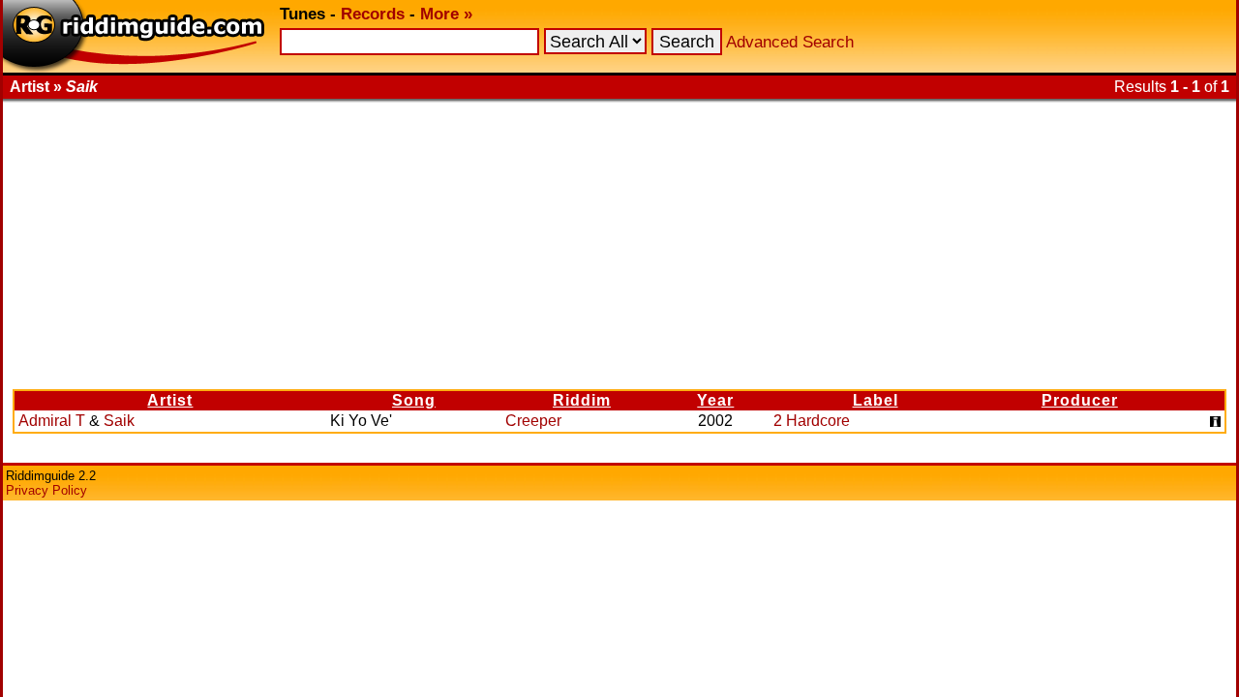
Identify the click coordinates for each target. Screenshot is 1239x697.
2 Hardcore (811, 420)
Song (414, 400)
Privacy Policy (46, 490)
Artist (170, 400)
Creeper (533, 420)
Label (875, 400)
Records (373, 14)
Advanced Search (790, 42)
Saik (119, 420)
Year (715, 400)
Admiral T (51, 420)
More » (446, 14)
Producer (1080, 400)
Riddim (582, 400)
